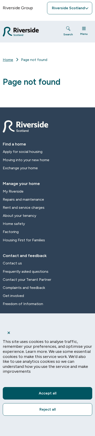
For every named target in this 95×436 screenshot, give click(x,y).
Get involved (13, 296)
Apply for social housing (22, 151)
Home (8, 60)
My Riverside (13, 191)
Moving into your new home (26, 160)
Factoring (11, 232)
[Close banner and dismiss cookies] (47, 332)
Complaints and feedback (24, 287)
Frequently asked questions (25, 271)
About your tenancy (19, 215)
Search (68, 34)
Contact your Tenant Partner (27, 279)
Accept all (47, 393)
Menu (84, 34)
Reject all (47, 409)
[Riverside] (29, 31)
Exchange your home (20, 168)
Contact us (12, 263)
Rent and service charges (24, 207)
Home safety (14, 223)
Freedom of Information (23, 304)
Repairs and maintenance (23, 199)
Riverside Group (18, 7)
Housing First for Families (24, 240)
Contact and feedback (25, 255)
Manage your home (21, 183)
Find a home (14, 144)
